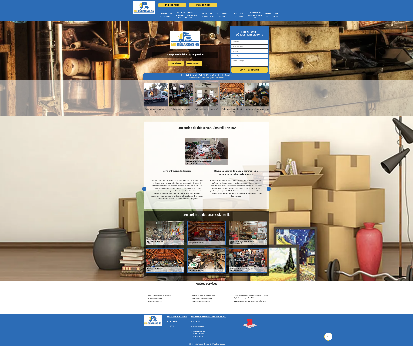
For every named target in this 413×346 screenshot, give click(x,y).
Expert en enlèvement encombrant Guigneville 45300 (250, 301)
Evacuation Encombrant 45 (207, 15)
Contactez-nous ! (193, 63)
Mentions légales (218, 344)
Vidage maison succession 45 (271, 15)
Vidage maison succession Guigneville (159, 295)
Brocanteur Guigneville (155, 298)
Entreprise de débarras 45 (166, 15)
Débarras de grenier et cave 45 (255, 15)
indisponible (198, 334)
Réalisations (173, 321)
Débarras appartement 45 (239, 15)
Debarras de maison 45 (223, 15)
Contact (171, 326)
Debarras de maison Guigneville (200, 302)
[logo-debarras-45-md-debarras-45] (144, 7)
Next (269, 189)
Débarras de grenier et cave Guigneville (203, 295)
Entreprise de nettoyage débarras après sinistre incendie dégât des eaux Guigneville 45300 (251, 297)
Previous (144, 189)
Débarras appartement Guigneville (201, 298)
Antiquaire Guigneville (155, 302)
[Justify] (328, 337)
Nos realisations (176, 63)
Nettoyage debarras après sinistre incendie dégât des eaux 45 (186, 15)
